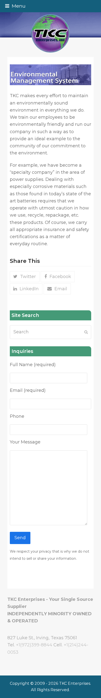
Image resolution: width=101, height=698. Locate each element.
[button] (15, 6)
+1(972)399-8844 (34, 645)
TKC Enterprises (74, 683)
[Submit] (86, 332)
